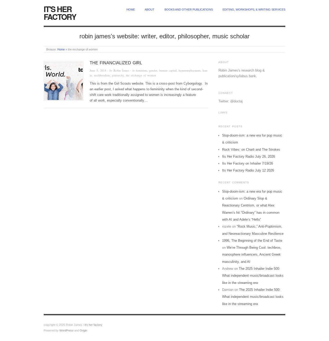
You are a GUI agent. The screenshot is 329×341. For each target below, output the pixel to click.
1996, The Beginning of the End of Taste (252, 241)
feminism (141, 70)
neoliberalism (102, 75)
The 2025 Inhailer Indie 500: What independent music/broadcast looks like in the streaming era (253, 276)
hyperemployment (189, 70)
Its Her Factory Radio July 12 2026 (248, 170)
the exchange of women (141, 75)
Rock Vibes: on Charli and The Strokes (251, 149)
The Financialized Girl (116, 63)
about (149, 9)
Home (61, 49)
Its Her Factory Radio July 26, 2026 (248, 156)
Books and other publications (188, 9)
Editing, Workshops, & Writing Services (254, 9)
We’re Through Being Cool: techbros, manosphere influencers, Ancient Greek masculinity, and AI (251, 255)
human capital (168, 70)
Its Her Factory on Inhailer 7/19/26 (247, 163)
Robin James (121, 70)
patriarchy (118, 75)
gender (153, 70)
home (130, 9)
